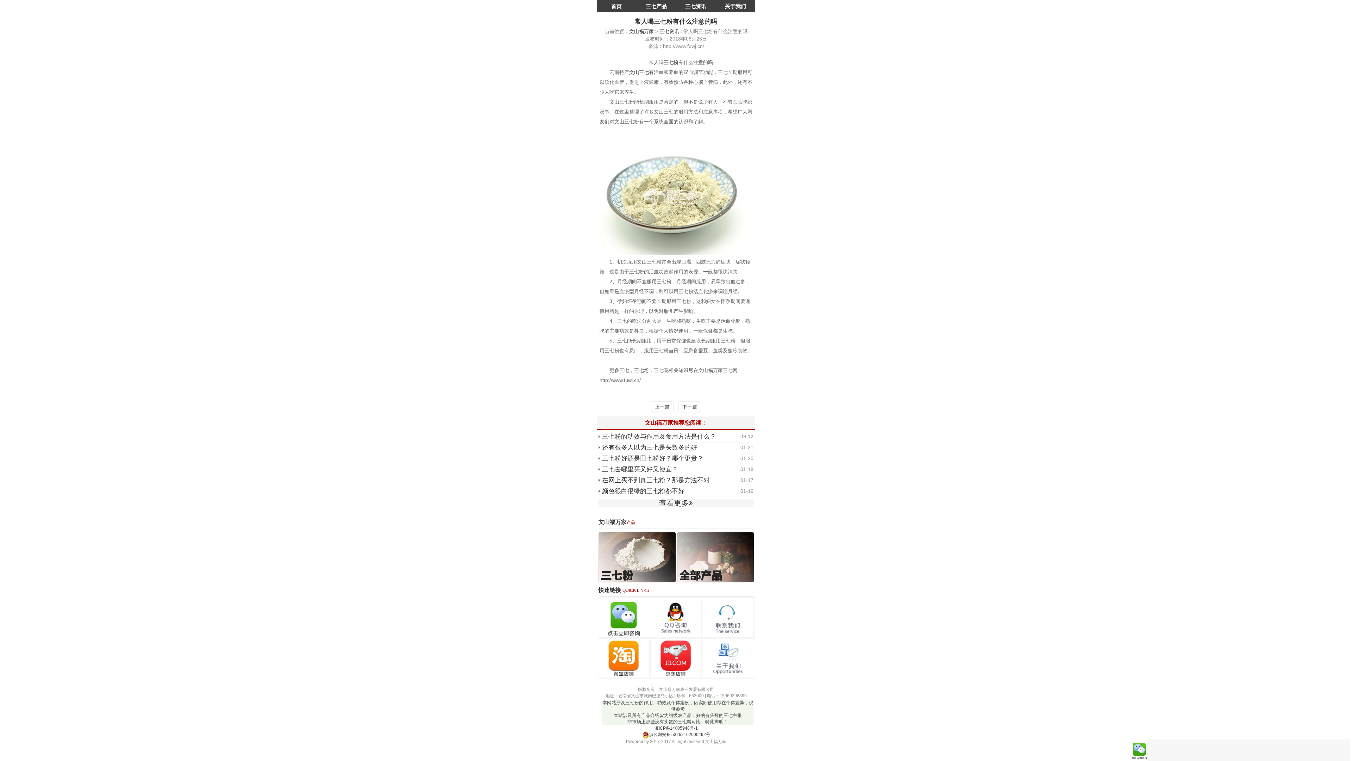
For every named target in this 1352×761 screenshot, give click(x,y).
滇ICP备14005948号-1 (676, 728)
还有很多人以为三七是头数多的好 (649, 447)
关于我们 (735, 6)
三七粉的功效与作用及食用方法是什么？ (659, 436)
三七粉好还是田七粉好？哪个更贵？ (652, 458)
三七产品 (656, 6)
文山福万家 (641, 31)
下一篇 (689, 407)
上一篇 (662, 407)
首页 (616, 6)
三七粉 (641, 370)
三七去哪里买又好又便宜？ (640, 469)
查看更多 (674, 503)
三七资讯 (695, 6)
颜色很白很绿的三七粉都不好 (643, 491)
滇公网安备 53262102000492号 (679, 734)
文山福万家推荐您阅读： (676, 423)
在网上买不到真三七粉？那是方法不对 (656, 480)
